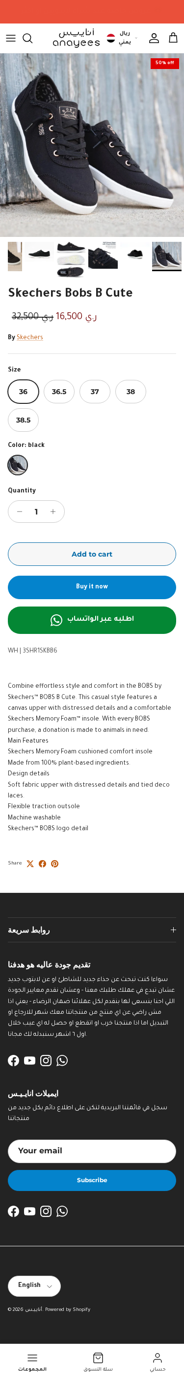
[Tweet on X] (30, 863)
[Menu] (11, 38)
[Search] (32, 38)
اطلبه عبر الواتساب (100, 620)
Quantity (22, 491)
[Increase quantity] (55, 511)
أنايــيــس (33, 1310)
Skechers (30, 338)
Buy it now (92, 587)
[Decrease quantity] (17, 511)
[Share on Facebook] (42, 863)
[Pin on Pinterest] (54, 863)
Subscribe (92, 1180)
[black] (17, 465)
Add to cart (92, 554)
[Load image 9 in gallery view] (92, 145)
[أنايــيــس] (74, 38)
